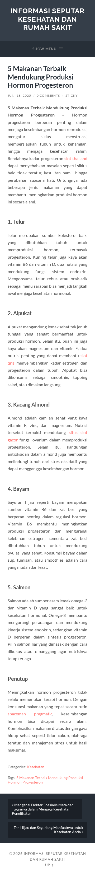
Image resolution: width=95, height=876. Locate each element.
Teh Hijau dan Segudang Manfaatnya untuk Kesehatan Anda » (48, 830)
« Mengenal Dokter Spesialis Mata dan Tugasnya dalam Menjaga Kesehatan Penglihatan (43, 809)
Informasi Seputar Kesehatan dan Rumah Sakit (47, 19)
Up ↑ (49, 865)
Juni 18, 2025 (19, 95)
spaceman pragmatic (30, 713)
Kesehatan (35, 767)
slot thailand (75, 158)
